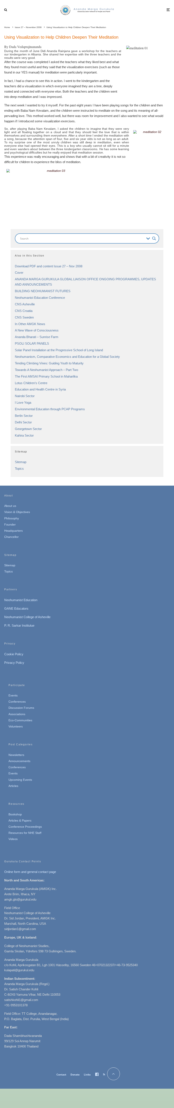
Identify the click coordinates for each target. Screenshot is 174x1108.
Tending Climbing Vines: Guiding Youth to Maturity (49, 363)
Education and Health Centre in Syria (40, 389)
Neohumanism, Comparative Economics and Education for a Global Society (67, 356)
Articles (13, 786)
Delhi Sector (23, 422)
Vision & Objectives (17, 512)
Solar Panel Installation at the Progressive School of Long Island (59, 350)
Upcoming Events (20, 779)
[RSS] (104, 1074)
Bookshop (15, 814)
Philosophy (11, 518)
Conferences (17, 701)
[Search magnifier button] (154, 238)
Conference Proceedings (25, 826)
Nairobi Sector (25, 396)
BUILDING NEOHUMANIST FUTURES (42, 291)
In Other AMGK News (30, 324)
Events (13, 695)
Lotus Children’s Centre (31, 383)
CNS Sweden (24, 317)
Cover (19, 272)
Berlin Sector (24, 415)
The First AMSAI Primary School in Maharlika (46, 376)
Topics (19, 468)
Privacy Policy (14, 662)
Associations (16, 714)
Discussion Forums (21, 707)
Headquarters (13, 530)
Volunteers (15, 726)
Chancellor (11, 536)
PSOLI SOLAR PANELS (32, 343)
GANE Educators (16, 608)
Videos (13, 839)
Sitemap (20, 462)
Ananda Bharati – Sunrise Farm (36, 337)
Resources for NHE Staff (24, 833)
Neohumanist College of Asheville (27, 617)
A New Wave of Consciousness (37, 330)
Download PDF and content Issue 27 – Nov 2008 (48, 266)
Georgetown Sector (28, 429)
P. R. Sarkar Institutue (19, 625)
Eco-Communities (20, 720)
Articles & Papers (19, 820)
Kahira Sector (24, 435)
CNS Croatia (23, 311)
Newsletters (16, 755)
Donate (75, 1074)
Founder (10, 524)
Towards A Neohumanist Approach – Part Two (46, 370)
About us (10, 505)
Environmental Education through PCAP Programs (50, 409)
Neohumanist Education (20, 600)
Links (87, 1074)
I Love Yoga (23, 402)
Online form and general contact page (30, 872)
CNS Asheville (25, 304)
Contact (61, 1074)
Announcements (19, 761)
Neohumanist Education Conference (40, 297)
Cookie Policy (13, 654)
